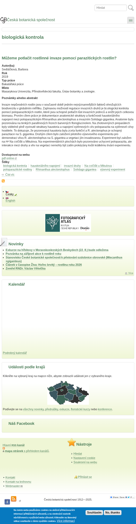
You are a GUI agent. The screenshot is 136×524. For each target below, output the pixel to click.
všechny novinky (33, 409)
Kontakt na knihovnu (18, 481)
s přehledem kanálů (27, 451)
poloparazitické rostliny (17, 169)
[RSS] (13, 499)
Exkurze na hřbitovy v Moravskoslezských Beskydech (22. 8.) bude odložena (57, 250)
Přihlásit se (85, 476)
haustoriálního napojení (45, 165)
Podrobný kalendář (15, 352)
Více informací (66, 520)
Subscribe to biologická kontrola (3, 181)
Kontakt (10, 477)
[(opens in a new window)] (122, 497)
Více (130, 273)
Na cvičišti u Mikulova (98, 165)
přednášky (51, 409)
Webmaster (12, 486)
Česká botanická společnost (31, 20)
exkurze (64, 409)
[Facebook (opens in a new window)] (7, 502)
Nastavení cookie (84, 457)
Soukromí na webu (85, 462)
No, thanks (112, 512)
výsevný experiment (112, 169)
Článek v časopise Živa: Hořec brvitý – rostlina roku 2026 (44, 264)
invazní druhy (72, 165)
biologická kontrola (15, 165)
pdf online (8, 158)
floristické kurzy (80, 409)
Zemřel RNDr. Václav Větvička (26, 268)
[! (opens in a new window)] (20, 502)
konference (105, 409)
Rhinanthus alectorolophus (53, 169)
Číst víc (10, 174)
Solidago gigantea (84, 169)
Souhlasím (94, 512)
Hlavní (13, 445)
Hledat (77, 453)
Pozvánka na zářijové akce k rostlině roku (33, 253)
